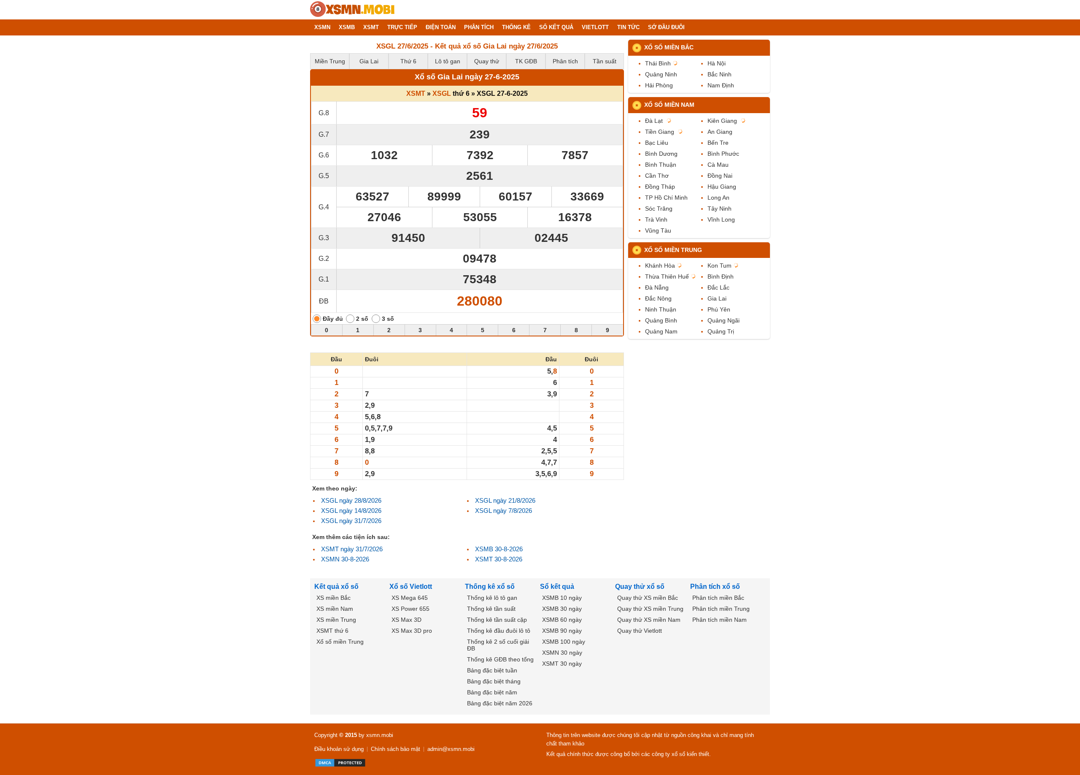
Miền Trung (330, 61)
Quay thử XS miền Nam (648, 619)
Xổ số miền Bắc (669, 47)
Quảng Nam (661, 331)
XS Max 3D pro (412, 630)
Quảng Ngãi (723, 320)
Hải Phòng (659, 85)
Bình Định (720, 276)
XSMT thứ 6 (332, 630)
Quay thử (486, 61)
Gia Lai (368, 61)
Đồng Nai (719, 175)
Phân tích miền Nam (719, 619)
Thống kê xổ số (490, 586)
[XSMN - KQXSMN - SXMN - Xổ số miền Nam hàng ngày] (352, 9)
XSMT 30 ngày (562, 663)
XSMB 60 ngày (562, 619)
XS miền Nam (334, 608)
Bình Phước (723, 153)
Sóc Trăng (658, 208)
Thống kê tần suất (491, 608)
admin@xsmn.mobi (451, 749)
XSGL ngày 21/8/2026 (505, 500)
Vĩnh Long (721, 219)
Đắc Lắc (718, 287)
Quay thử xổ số (639, 586)
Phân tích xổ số (715, 586)
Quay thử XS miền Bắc (647, 597)
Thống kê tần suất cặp (497, 619)
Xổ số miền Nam (669, 104)
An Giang (719, 131)
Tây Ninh (719, 208)
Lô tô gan (447, 61)
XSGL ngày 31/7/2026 (351, 520)
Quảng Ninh (661, 74)
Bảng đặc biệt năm (492, 692)
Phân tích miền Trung (721, 608)
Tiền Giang (659, 131)
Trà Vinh (656, 219)
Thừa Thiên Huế (667, 276)
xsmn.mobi (379, 735)
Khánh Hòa (660, 265)
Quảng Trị (720, 331)
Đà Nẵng (657, 287)
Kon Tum (719, 265)
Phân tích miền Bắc (718, 597)
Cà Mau (718, 164)
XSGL (441, 93)
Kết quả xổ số (336, 586)
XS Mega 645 (410, 597)
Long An (718, 197)
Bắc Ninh (719, 74)
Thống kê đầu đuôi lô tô (498, 630)
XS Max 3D (406, 619)
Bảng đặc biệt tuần (492, 670)
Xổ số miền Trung (673, 250)
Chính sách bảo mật (395, 749)
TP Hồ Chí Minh (666, 197)
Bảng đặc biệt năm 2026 (499, 703)
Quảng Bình (661, 320)
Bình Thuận (660, 164)
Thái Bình (658, 63)
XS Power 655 (410, 608)
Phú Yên (718, 309)
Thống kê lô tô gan (492, 597)
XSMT (415, 93)
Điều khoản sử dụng (339, 749)
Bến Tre (718, 142)
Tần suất (604, 61)
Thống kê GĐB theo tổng (500, 659)
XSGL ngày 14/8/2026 (351, 510)
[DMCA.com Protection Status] (340, 762)
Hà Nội (716, 63)
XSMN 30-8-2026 (345, 559)
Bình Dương (661, 153)
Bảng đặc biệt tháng (494, 681)
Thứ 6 (408, 61)
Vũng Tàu (658, 230)
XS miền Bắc (333, 597)
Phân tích (565, 61)
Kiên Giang (722, 120)
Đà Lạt (654, 120)
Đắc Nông (658, 298)
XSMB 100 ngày (563, 641)
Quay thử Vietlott (639, 630)
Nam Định (720, 85)
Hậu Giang (721, 186)
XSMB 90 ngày (562, 630)
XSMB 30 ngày (562, 608)
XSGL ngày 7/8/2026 (503, 510)
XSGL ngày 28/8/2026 (351, 500)
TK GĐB (526, 61)
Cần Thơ (657, 175)
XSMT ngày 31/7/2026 (352, 549)
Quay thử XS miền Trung (650, 608)
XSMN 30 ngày (562, 652)
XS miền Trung (336, 619)
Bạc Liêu (656, 142)
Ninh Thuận (660, 309)
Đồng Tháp (660, 186)
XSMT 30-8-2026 (498, 559)
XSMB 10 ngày (562, 597)
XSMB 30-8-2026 (499, 549)
